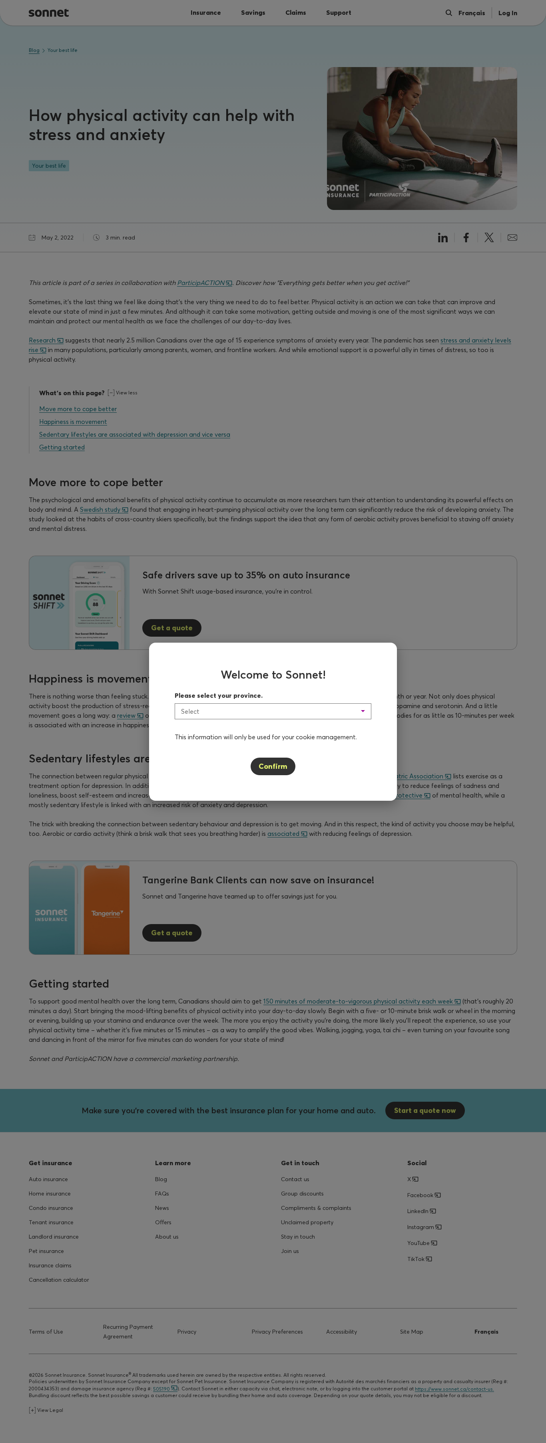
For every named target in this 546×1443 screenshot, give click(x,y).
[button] (273, 711)
